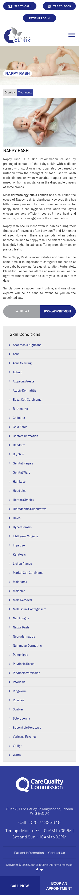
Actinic (17, 372)
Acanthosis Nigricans (27, 345)
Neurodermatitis (24, 636)
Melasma (19, 591)
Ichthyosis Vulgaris (25, 536)
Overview (10, 92)
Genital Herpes (23, 463)
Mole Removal (22, 600)
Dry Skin (18, 454)
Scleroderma (21, 718)
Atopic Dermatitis (24, 390)
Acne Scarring (22, 363)
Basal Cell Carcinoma (27, 399)
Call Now (20, 885)
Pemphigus (20, 654)
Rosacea (18, 700)
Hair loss (19, 481)
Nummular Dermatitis (27, 645)
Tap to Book (62, 6)
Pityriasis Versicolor (26, 673)
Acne (16, 354)
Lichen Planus (22, 563)
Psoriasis (19, 682)
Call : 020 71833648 (39, 822)
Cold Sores (20, 427)
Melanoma (20, 582)
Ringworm (20, 691)
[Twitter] (41, 870)
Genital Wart (21, 472)
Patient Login (39, 18)
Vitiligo (17, 746)
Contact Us (56, 853)
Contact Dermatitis (25, 436)
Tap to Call (23, 6)
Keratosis (19, 554)
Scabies (18, 709)
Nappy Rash (21, 627)
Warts (17, 755)
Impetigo (19, 545)
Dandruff (19, 445)
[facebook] (37, 870)
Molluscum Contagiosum (29, 609)
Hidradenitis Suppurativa (30, 509)
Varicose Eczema (24, 736)
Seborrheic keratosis (27, 727)
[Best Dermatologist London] (17, 34)
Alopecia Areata (23, 381)
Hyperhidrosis (22, 527)
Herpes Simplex (23, 500)
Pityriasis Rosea (24, 664)
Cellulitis (19, 418)
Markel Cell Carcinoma (28, 572)
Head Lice (19, 490)
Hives (16, 518)
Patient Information (29, 853)
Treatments (25, 92)
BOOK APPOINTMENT (57, 311)
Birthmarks (20, 408)
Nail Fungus (21, 618)
